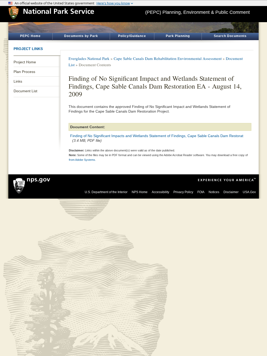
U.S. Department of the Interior (106, 192)
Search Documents (230, 36)
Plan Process (24, 72)
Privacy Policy (183, 192)
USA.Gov (249, 192)
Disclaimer (231, 192)
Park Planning (178, 36)
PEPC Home (30, 36)
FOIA (200, 192)
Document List (25, 91)
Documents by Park (81, 36)
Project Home (25, 62)
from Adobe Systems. (82, 159)
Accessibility (160, 192)
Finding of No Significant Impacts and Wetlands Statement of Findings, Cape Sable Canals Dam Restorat (156, 136)
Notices (214, 192)
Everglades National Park (89, 58)
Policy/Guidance (132, 36)
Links (18, 81)
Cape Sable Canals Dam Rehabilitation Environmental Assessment (168, 58)
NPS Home (140, 192)
